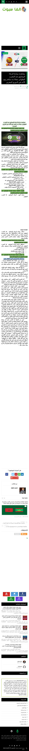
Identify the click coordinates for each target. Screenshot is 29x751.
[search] (3, 2)
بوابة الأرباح (24, 708)
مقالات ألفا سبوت (22, 721)
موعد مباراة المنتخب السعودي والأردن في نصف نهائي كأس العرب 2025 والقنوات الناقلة (11, 636)
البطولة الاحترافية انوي (21, 705)
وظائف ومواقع (23, 724)
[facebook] (19, 746)
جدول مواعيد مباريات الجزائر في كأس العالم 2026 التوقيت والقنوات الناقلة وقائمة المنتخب (11, 608)
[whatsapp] (10, 746)
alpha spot (25, 516)
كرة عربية (24, 717)
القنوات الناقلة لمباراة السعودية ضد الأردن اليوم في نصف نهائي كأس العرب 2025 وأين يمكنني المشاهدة (11, 617)
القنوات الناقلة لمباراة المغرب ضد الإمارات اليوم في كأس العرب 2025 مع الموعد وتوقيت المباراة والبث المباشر (11, 627)
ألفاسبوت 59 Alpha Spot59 (9, 748)
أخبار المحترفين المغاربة (21, 703)
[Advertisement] (14, 29)
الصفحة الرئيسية (23, 88)
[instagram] (12, 746)
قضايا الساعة (23, 715)
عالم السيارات (23, 712)
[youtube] (14, 746)
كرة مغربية (24, 719)
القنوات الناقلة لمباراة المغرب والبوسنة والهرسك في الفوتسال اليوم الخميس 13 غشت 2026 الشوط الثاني (11, 646)
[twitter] (17, 746)
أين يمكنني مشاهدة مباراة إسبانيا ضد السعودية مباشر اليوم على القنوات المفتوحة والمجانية (14, 64)
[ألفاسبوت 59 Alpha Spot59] (14, 9)
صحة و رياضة (23, 710)
